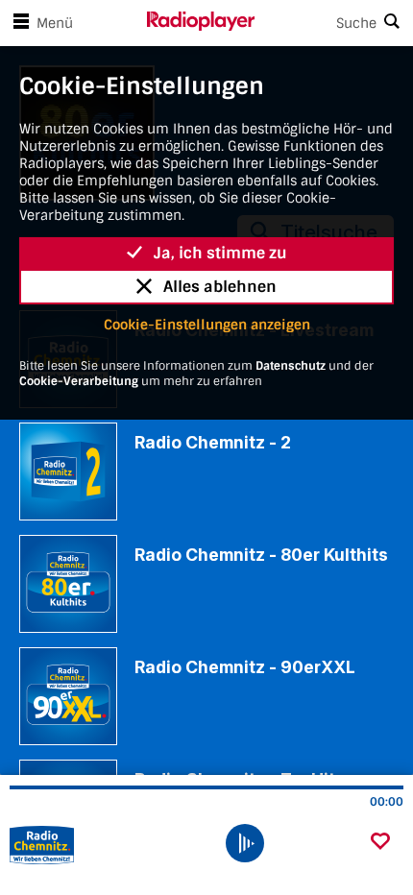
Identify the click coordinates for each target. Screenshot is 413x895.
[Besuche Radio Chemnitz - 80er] (113, 845)
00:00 (386, 802)
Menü (54, 23)
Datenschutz (290, 366)
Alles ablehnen (220, 287)
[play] (245, 843)
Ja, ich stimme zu (220, 253)
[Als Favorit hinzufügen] (380, 842)
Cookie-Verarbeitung (78, 381)
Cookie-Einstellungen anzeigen (207, 324)
